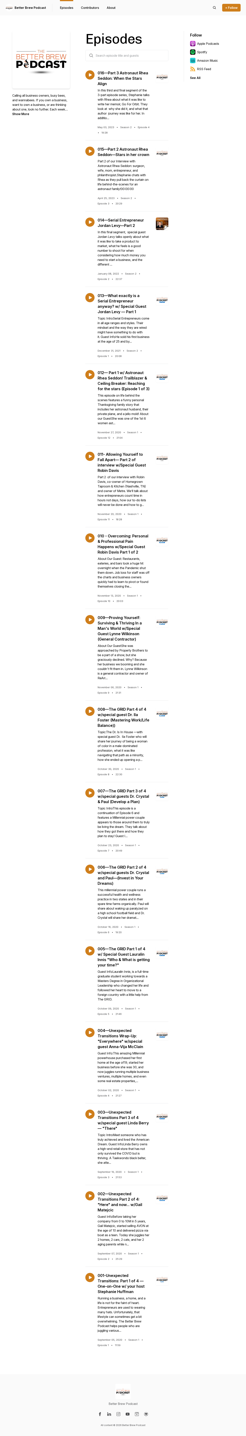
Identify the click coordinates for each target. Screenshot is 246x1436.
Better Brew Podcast (30, 8)
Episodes (66, 8)
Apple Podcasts (208, 44)
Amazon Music (207, 60)
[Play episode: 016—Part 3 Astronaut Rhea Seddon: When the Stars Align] (90, 75)
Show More (20, 114)
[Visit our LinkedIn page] (109, 1414)
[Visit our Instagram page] (118, 1414)
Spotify (202, 52)
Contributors (90, 8)
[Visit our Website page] (137, 1414)
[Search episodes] (214, 7)
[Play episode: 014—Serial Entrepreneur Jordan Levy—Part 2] (90, 222)
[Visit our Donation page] (146, 1414)
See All (195, 78)
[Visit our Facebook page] (100, 1414)
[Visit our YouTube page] (128, 1414)
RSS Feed (204, 69)
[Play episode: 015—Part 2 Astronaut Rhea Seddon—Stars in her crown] (90, 151)
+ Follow (231, 8)
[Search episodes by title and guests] (91, 55)
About (111, 8)
